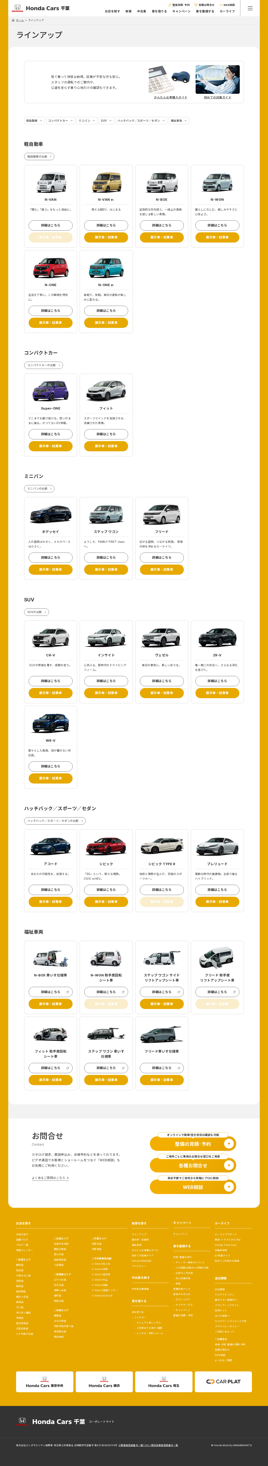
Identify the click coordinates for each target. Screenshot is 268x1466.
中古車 (141, 11)
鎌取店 (57, 1315)
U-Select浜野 (100, 1269)
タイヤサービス (184, 1304)
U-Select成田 (100, 1285)
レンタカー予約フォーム (150, 1333)
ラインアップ (139, 1234)
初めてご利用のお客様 (227, 1260)
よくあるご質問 (223, 1360)
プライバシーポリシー (227, 1326)
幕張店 (19, 1302)
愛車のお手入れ (181, 1294)
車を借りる (159, 11)
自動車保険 (221, 1250)
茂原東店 (97, 1249)
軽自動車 (32, 120)
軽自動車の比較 (37, 156)
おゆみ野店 (60, 1320)
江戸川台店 (60, 1279)
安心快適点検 (183, 1278)
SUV (104, 120)
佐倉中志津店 (61, 1243)
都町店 (19, 1264)
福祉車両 (176, 120)
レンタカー (140, 1317)
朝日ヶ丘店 (22, 1296)
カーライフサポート (226, 1234)
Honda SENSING (142, 1260)
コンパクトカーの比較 (41, 365)
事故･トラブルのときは (228, 1239)
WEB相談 (220, 1355)
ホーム (20, 20)
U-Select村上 (100, 1279)
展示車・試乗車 (106, 237)
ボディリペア (183, 1299)
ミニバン (84, 120)
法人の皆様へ (222, 1315)
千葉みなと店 (23, 1275)
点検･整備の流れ (182, 1257)
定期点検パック (181, 1288)
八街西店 (59, 1264)
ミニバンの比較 (37, 488)
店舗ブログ (22, 1239)
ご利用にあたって (224, 1331)
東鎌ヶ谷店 (60, 1290)
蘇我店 (19, 1286)
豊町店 (57, 1295)
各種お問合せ (222, 1349)
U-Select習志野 (101, 1274)
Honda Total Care (226, 1244)
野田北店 (59, 1300)
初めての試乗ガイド (143, 1255)
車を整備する (205, 11)
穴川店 (19, 1307)
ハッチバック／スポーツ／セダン (139, 120)
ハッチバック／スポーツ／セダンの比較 (53, 820)
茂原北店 (97, 1243)
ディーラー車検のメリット (190, 1262)
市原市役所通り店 (64, 1326)
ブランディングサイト (227, 1305)
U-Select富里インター (105, 1290)
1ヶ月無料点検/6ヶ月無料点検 (192, 1267)
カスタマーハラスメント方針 (231, 1321)
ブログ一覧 (22, 1244)
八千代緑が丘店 (24, 1333)
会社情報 (220, 1289)
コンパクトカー (58, 120)
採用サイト (221, 1310)
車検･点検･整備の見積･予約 (230, 1344)
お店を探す (112, 11)
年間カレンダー (24, 1250)
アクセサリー (139, 1266)
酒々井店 (59, 1254)
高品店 (19, 1270)
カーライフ (227, 11)
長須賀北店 (60, 1331)
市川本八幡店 (23, 1312)
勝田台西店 (60, 1249)
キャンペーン (181, 11)
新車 (129, 11)
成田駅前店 (60, 1259)
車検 (178, 1283)
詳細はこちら (50, 225)
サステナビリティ (224, 1294)
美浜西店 (21, 1291)
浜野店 (19, 1280)
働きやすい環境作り (226, 1299)
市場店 (19, 1317)
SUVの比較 (34, 612)
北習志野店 (22, 1328)
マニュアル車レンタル (149, 1322)
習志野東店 (22, 1323)
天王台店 (59, 1285)
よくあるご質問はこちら (48, 1178)
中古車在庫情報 (140, 1288)
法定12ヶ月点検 (184, 1273)
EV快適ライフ (222, 1255)
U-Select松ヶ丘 (101, 1263)
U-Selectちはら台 (102, 1295)
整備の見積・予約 (183, 1315)
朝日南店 (59, 1336)
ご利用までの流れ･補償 (149, 1327)
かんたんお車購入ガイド (145, 1250)
